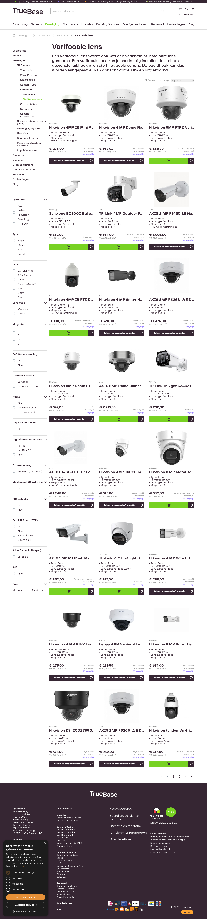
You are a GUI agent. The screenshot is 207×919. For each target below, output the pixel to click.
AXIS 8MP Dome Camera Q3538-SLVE (121, 386)
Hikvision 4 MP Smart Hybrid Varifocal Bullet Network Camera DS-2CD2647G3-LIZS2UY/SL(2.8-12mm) (171, 558)
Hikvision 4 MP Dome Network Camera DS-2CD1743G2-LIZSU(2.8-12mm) (121, 127)
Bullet (21, 241)
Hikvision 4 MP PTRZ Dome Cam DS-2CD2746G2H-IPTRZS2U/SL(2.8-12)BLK (71, 644)
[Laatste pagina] (191, 777)
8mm (21, 293)
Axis (20, 206)
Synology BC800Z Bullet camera (71, 213)
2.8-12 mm (24, 275)
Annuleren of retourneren (128, 832)
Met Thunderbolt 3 (66, 835)
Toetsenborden (64, 809)
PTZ (20, 249)
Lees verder (23, 866)
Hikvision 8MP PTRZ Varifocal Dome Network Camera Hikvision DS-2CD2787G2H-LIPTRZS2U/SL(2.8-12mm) (171, 127)
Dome (21, 245)
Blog (15, 184)
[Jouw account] (174, 9)
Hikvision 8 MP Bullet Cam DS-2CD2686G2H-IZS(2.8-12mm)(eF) (171, 644)
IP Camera (23, 65)
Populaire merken (27, 150)
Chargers (61, 874)
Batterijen (61, 877)
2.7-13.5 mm (25, 271)
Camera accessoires (27, 115)
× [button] (45, 843)
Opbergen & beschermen (70, 866)
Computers (19, 155)
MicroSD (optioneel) (30, 471)
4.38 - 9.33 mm (27, 284)
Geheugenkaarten (22, 825)
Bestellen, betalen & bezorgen (124, 817)
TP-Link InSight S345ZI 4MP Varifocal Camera (171, 386)
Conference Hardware (68, 855)
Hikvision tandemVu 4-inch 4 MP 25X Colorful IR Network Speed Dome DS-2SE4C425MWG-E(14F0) (171, 730)
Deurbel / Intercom (28, 138)
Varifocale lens (32, 99)
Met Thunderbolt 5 (66, 830)
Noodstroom (63, 869)
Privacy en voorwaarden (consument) (169, 837)
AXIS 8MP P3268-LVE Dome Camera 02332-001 (171, 300)
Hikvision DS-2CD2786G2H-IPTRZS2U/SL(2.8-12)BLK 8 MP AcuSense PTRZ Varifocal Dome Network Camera (71, 730)
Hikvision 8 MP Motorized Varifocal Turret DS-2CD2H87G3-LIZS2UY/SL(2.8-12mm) (171, 472)
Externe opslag (20, 820)
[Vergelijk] (181, 9)
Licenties (22, 133)
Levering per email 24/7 (68, 821)
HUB (59, 863)
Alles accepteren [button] (25, 897)
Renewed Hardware (67, 886)
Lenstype (26, 90)
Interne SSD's (20, 817)
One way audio (27, 408)
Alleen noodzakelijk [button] (26, 905)
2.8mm (22, 280)
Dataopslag (19, 51)
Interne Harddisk (65, 889)
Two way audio (27, 412)
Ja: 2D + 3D (24, 450)
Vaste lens (29, 94)
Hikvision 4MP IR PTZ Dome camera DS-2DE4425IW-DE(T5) (71, 300)
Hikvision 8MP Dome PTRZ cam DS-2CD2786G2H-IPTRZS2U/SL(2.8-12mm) (71, 386)
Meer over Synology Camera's (29, 144)
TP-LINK (23, 224)
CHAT (187, 912)
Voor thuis (26, 70)
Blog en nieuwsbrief (160, 843)
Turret (21, 254)
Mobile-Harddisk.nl (160, 849)
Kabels (60, 858)
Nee (20, 365)
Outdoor (23, 382)
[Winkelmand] (192, 9)
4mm (21, 288)
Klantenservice (121, 809)
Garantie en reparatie (125, 826)
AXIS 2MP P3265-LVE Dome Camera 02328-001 (121, 730)
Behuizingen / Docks (23, 822)
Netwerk (18, 56)
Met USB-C (62, 838)
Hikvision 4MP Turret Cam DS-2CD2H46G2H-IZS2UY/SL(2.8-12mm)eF (121, 472)
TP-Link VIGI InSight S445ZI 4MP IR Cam (121, 558)
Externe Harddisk (65, 891)
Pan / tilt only (26, 535)
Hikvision (23, 215)
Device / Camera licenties (69, 818)
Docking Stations (23, 165)
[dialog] (25, 878)
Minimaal (18, 590)
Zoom (21, 314)
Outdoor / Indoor (28, 386)
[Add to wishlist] (91, 161)
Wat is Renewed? (65, 897)
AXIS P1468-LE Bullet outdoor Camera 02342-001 (71, 472)
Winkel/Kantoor (29, 75)
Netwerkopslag (20, 811)
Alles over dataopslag (24, 831)
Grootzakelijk (28, 80)
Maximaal (37, 590)
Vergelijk (90, 154)
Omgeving (26, 109)
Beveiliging (19, 60)
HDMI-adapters (65, 861)
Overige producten (24, 170)
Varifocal (23, 309)
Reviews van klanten (160, 846)
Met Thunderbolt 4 (66, 832)
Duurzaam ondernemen (162, 853)
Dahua (21, 210)
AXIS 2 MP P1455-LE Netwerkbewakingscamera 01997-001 (171, 213)
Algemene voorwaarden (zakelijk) (167, 840)
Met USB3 (62, 841)
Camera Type (28, 85)
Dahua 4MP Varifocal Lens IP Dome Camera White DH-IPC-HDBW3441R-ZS (121, 644)
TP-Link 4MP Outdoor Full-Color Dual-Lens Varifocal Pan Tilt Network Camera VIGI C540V (121, 213)
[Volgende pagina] (185, 777)
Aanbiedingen (21, 179)
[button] (25, 911)
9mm (21, 297)
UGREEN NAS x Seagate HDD (27, 833)
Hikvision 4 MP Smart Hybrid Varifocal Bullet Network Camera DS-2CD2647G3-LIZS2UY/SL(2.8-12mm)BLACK (121, 300)
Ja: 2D (21, 446)
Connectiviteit (28, 104)
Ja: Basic (23, 557)
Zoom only (24, 540)
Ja (19, 361)
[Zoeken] (163, 11)
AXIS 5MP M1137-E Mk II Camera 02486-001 (71, 558)
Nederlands (189, 14)
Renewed (18, 174)
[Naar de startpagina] (27, 11)
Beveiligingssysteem (29, 128)
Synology (24, 219)
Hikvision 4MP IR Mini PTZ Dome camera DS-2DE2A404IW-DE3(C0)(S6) (71, 127)
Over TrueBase (120, 839)
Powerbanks (63, 871)
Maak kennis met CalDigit (69, 843)
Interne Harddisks (22, 814)
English (178, 14)
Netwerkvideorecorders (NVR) (31, 122)
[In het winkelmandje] (168, 161)
